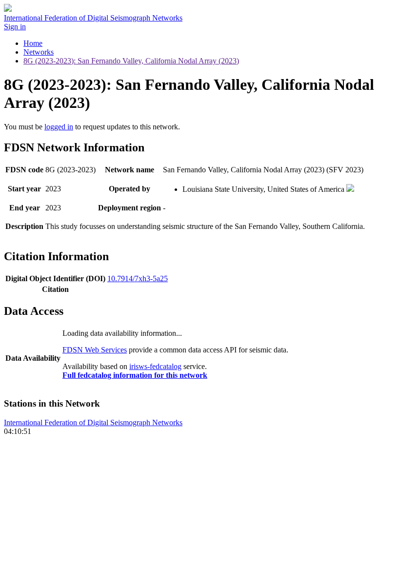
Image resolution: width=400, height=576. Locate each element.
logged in (58, 127)
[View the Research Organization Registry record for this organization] (350, 189)
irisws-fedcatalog (155, 366)
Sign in (15, 26)
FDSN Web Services (94, 350)
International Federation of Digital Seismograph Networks (93, 422)
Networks (38, 52)
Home (32, 43)
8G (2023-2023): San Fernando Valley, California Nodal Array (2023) (131, 61)
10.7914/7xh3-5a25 (137, 278)
